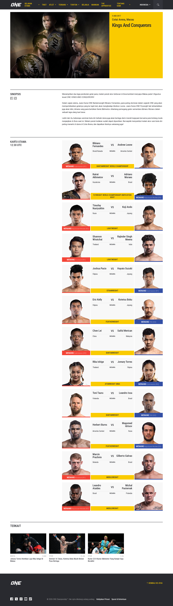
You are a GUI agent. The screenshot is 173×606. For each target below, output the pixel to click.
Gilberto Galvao (124, 455)
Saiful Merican (124, 330)
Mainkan (95, 5)
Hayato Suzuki (124, 268)
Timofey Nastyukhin (98, 207)
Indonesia (144, 5)
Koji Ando (127, 206)
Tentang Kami (120, 4)
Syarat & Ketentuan (119, 599)
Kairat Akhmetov (98, 176)
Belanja (85, 5)
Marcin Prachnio (97, 456)
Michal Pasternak (127, 487)
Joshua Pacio (99, 268)
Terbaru (62, 5)
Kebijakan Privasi (103, 599)
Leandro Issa (125, 392)
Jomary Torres (125, 361)
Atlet (51, 5)
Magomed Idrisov (127, 425)
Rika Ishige (98, 361)
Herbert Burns (100, 424)
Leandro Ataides (97, 487)
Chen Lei (97, 330)
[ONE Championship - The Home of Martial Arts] (16, 5)
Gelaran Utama (28, 4)
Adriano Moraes (128, 176)
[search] (158, 4)
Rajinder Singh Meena (124, 238)
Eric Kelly (97, 299)
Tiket (44, 5)
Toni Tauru (98, 392)
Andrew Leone (125, 144)
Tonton (73, 5)
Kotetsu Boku (125, 299)
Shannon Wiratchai (97, 238)
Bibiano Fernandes (98, 145)
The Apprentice (106, 4)
